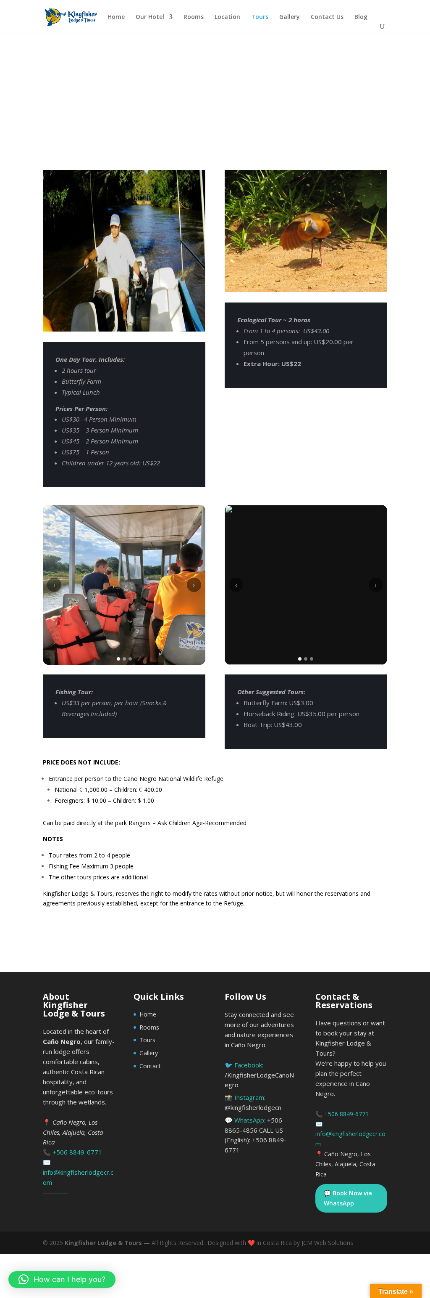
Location (227, 17)
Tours (259, 17)
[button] (61, 1279)
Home (116, 17)
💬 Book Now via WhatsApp (348, 1198)
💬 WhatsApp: (255, 1135)
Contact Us (327, 17)
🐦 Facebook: (259, 1075)
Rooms (194, 17)
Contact (150, 1066)
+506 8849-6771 (77, 1152)
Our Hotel (150, 17)
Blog (360, 17)
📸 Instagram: (253, 1102)
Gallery (289, 17)
